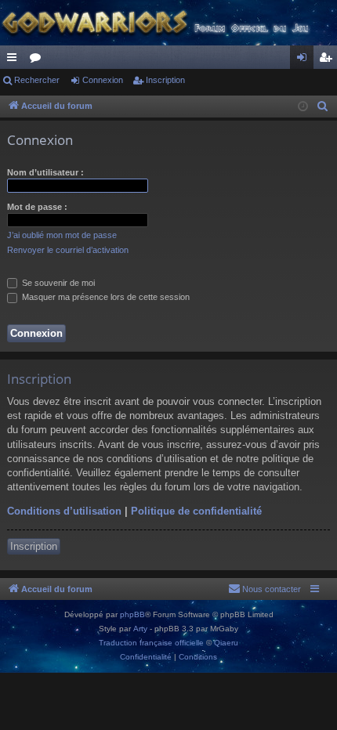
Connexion (102, 80)
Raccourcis (15, 60)
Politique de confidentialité (196, 511)
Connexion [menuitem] (304, 60)
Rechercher (37, 80)
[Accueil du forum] (168, 22)
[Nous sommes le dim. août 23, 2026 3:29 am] (303, 107)
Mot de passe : (37, 206)
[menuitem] (323, 106)
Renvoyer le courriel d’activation (68, 250)
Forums (38, 60)
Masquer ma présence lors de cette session (105, 297)
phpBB (132, 614)
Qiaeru (226, 642)
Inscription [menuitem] (328, 60)
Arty (140, 628)
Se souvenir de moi (57, 282)
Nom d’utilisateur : (45, 172)
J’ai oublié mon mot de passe (62, 235)
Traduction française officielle (151, 642)
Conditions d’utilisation (64, 511)
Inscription (165, 80)
